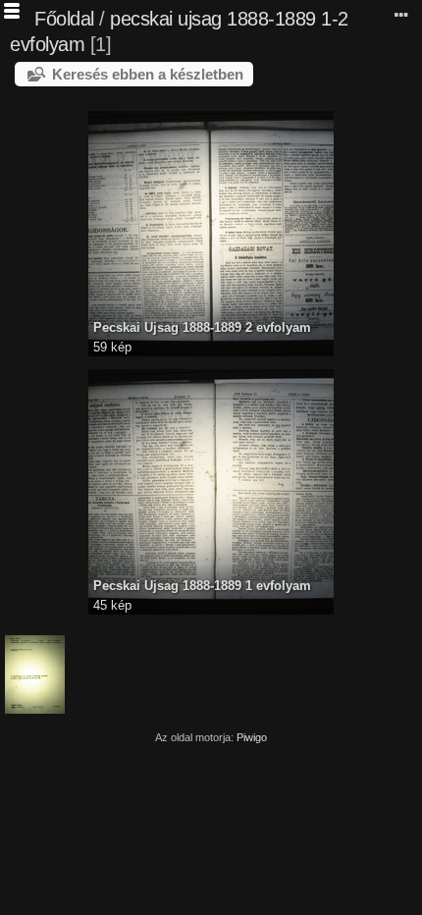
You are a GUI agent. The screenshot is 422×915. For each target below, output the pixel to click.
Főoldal (64, 18)
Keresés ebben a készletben (147, 74)
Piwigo (252, 737)
